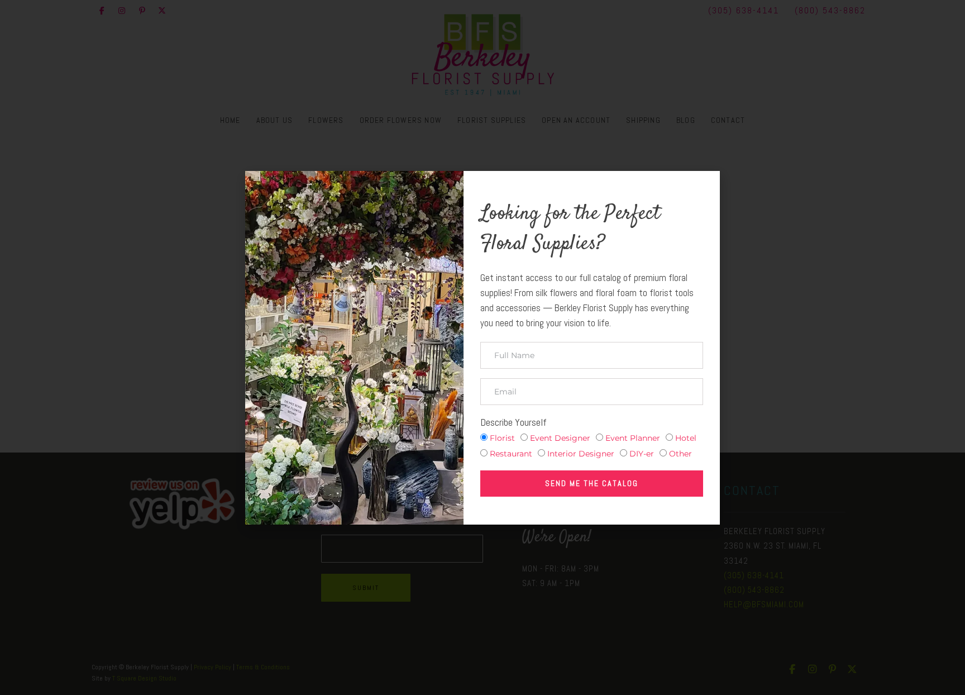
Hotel (685, 438)
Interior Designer (580, 454)
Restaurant (511, 454)
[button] (704, 188)
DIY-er (641, 454)
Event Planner (632, 438)
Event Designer (560, 438)
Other (680, 454)
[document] (482, 347)
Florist (502, 438)
